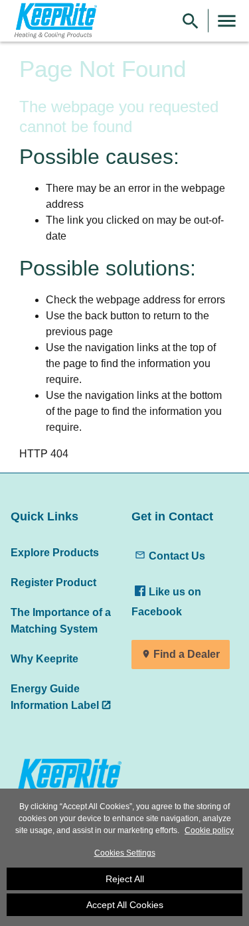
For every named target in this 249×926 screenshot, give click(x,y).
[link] (54, 21)
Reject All (125, 879)
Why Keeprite (44, 658)
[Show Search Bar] (190, 21)
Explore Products (55, 552)
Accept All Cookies (124, 904)
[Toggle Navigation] (226, 21)
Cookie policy (209, 830)
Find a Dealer (186, 654)
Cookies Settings (124, 853)
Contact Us (177, 556)
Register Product (53, 582)
